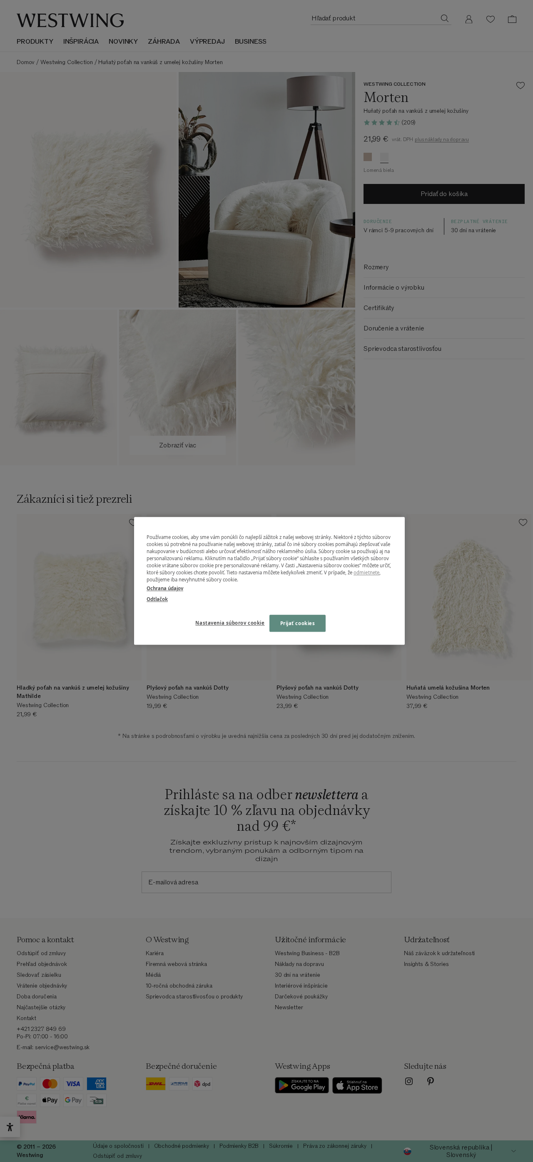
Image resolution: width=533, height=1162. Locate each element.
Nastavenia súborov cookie (229, 623)
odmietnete (366, 573)
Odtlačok (157, 599)
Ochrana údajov (165, 589)
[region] (269, 581)
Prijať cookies (297, 623)
